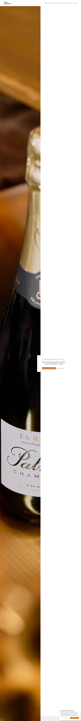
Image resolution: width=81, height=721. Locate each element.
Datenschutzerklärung (75, 715)
